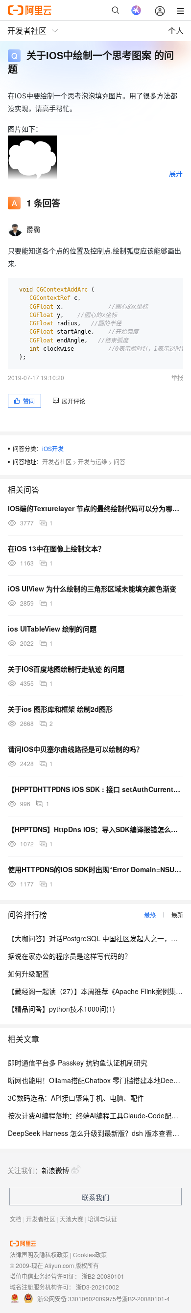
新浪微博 (55, 1170)
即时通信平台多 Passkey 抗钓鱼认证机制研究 (77, 1062)
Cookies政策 (90, 1254)
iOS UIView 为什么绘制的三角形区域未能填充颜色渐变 (92, 588)
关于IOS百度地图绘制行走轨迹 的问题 (66, 669)
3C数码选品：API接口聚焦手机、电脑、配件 (76, 1098)
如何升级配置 (28, 973)
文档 (16, 1219)
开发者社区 (57, 461)
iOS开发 (53, 448)
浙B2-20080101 (103, 1276)
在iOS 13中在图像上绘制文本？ (56, 548)
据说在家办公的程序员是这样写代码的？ (69, 956)
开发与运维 (92, 461)
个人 (176, 30)
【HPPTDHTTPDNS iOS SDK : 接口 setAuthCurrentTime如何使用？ (95, 789)
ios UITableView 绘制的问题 (52, 629)
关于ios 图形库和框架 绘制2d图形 (60, 709)
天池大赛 (71, 1219)
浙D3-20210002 (97, 1287)
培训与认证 (102, 1219)
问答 (119, 461)
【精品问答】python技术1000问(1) (61, 1009)
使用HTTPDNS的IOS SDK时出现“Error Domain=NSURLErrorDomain (95, 869)
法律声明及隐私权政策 (39, 1254)
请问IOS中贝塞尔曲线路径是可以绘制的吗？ (75, 749)
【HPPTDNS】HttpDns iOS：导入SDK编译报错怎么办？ (95, 829)
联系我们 (95, 1197)
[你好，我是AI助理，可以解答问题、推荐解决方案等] (136, 10)
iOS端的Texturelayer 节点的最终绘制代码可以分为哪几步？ (95, 508)
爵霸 (33, 229)
